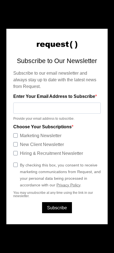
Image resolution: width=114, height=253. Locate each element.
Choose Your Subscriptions (42, 127)
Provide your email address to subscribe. (43, 118)
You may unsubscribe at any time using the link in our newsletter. (53, 194)
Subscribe (57, 207)
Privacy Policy (68, 185)
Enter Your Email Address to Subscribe (54, 96)
